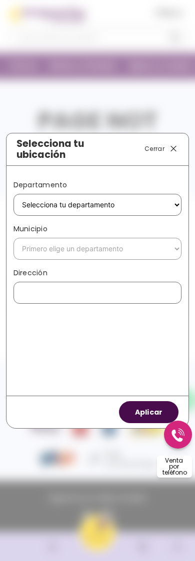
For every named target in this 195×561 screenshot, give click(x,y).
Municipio (31, 229)
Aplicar (149, 412)
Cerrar (154, 148)
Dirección (31, 273)
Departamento (41, 185)
